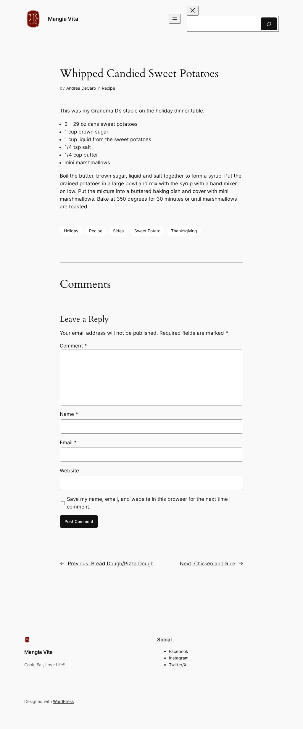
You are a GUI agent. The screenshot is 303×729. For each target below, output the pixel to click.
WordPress (63, 701)
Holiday (71, 230)
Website (69, 471)
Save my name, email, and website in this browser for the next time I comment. (149, 503)
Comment (73, 346)
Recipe (108, 88)
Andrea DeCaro (81, 88)
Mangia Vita (63, 19)
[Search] (269, 23)
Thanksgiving (184, 230)
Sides (118, 230)
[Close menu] (193, 11)
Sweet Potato (147, 230)
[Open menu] (175, 19)
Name (69, 414)
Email (68, 442)
